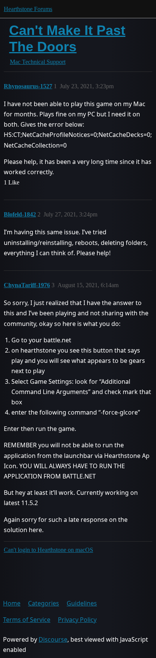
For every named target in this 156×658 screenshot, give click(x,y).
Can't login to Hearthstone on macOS (48, 550)
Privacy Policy (77, 619)
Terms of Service (26, 619)
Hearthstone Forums (28, 9)
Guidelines (82, 603)
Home (11, 603)
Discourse (53, 639)
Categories (43, 603)
